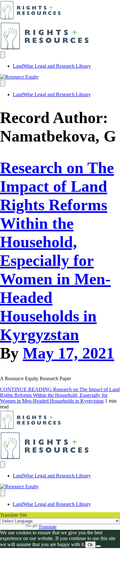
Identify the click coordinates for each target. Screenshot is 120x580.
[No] (98, 546)
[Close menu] (2, 83)
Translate (47, 527)
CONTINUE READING (60, 395)
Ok (90, 544)
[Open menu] (2, 54)
